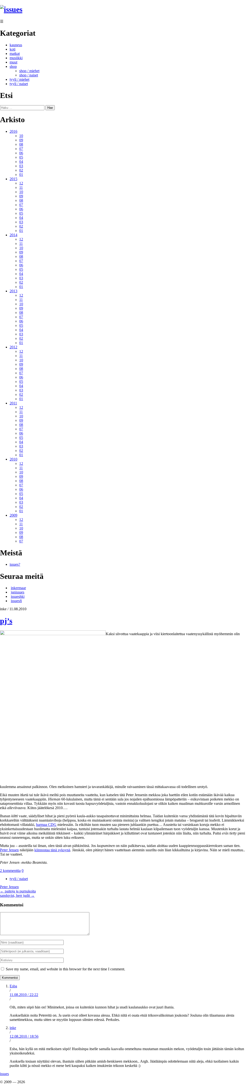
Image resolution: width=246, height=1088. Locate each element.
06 (21, 153)
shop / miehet (29, 71)
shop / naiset (28, 75)
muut (13, 62)
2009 (13, 515)
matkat (15, 54)
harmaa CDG (46, 825)
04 (21, 162)
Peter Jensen (9, 850)
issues (4, 1074)
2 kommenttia (10, 871)
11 (21, 187)
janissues (17, 592)
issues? (15, 564)
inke (13, 1028)
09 (21, 140)
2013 (13, 291)
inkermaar (18, 588)
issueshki (18, 596)
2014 (13, 235)
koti (12, 49)
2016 (13, 131)
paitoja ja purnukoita (18, 891)
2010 (13, 459)
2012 (13, 347)
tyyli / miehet (19, 79)
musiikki (16, 58)
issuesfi (16, 601)
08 (21, 144)
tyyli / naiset (19, 84)
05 (21, 157)
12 (21, 183)
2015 (13, 179)
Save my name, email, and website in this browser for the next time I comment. (65, 969)
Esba (13, 986)
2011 (13, 403)
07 (21, 149)
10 (21, 136)
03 (21, 166)
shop (13, 66)
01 (21, 175)
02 (21, 170)
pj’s (6, 620)
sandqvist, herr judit (17, 895)
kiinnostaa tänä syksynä (52, 850)
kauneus (16, 45)
